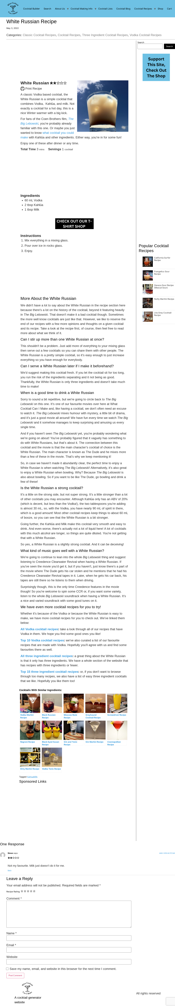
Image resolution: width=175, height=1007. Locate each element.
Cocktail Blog (123, 8)
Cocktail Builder (31, 8)
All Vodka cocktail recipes (39, 629)
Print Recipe (33, 88)
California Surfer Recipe (162, 258)
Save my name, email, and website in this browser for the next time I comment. (63, 968)
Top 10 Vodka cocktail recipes (42, 640)
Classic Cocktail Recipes (39, 35)
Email (11, 945)
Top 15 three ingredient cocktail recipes (49, 671)
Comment (14, 898)
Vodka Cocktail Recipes (146, 35)
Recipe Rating (13, 892)
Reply (9, 870)
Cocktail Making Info (81, 8)
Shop (160, 8)
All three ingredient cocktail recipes (46, 656)
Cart (169, 8)
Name (11, 933)
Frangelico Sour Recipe (161, 272)
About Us (60, 8)
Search (47, 8)
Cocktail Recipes (143, 8)
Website (11, 956)
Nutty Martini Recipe (164, 299)
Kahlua (30, 776)
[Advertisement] (74, 62)
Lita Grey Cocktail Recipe (162, 313)
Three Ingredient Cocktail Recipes (105, 35)
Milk (36, 776)
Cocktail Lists (105, 8)
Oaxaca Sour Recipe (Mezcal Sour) (164, 286)
